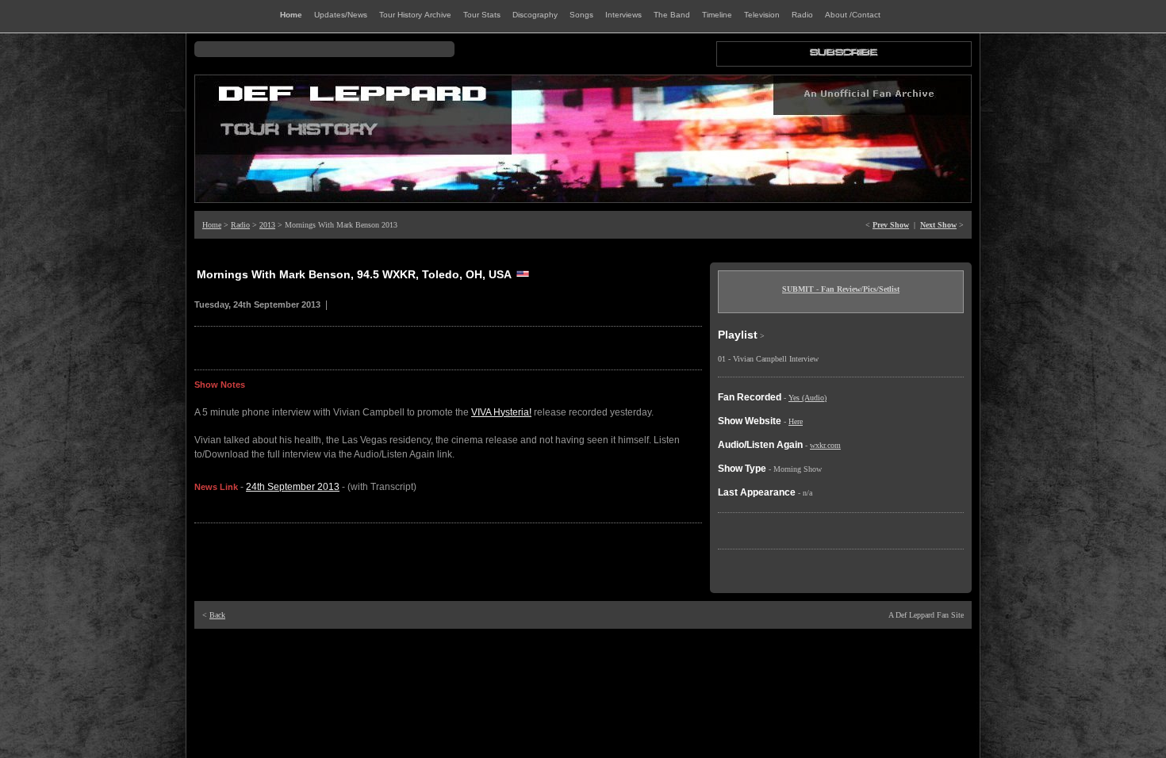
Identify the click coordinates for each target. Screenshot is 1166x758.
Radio (240, 224)
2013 (267, 224)
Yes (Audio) (807, 397)
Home (211, 224)
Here (795, 421)
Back (217, 615)
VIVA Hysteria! (501, 412)
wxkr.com (825, 445)
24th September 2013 (292, 486)
